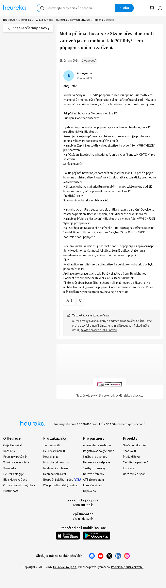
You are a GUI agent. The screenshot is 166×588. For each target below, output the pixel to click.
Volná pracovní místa (16, 462)
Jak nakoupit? (51, 445)
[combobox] (76, 8)
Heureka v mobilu (54, 451)
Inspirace (128, 468)
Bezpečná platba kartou (58, 480)
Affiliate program (93, 480)
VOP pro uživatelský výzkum (60, 485)
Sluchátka (61, 20)
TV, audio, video (43, 20)
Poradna (98, 20)
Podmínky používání (15, 457)
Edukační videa (92, 485)
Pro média (9, 468)
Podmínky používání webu (127, 567)
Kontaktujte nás (83, 505)
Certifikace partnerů (135, 462)
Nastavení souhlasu (55, 468)
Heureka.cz (9, 20)
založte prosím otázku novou (99, 330)
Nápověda (89, 491)
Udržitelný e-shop (134, 474)
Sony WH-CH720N (80, 20)
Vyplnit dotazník (83, 519)
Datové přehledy (93, 474)
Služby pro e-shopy (95, 457)
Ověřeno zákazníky (135, 445)
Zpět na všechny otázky (30, 28)
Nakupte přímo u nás (56, 462)
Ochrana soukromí (54, 474)
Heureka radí (51, 457)
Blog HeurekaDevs (15, 480)
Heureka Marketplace (96, 462)
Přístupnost (10, 491)
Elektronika (24, 20)
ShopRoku (129, 451)
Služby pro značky (94, 468)
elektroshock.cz (133, 395)
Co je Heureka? (12, 445)
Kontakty (9, 451)
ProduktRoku (131, 457)
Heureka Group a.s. (65, 567)
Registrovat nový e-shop (98, 451)
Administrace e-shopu (97, 445)
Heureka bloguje (13, 474)
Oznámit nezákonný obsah (19, 485)
